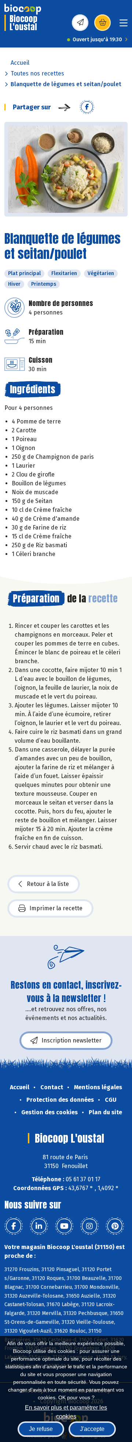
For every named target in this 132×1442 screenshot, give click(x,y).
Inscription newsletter (71, 1040)
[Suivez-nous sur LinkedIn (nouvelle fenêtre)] (39, 1226)
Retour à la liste (48, 883)
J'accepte (92, 1429)
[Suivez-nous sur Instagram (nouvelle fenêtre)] (89, 1226)
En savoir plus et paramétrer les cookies (66, 1411)
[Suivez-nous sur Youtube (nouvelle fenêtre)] (64, 1226)
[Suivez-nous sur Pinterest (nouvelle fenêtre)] (115, 1226)
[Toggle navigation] (124, 25)
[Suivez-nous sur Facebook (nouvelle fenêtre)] (13, 1226)
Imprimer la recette (55, 908)
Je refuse (41, 1429)
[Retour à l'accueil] (22, 9)
